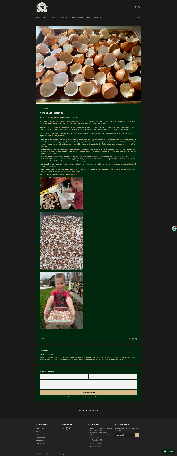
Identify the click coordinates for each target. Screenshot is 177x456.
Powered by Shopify (60, 454)
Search (38, 431)
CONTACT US (98, 17)
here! (75, 174)
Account (138, 17)
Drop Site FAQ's (77, 17)
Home (37, 17)
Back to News (89, 410)
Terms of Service (41, 444)
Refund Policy (40, 441)
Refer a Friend (40, 428)
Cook (54, 17)
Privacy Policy (40, 434)
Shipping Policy (40, 437)
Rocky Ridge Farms (47, 454)
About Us (64, 17)
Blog (88, 17)
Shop (45, 17)
